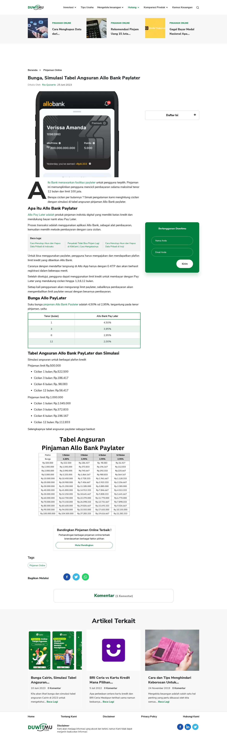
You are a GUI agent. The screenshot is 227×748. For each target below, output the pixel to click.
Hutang (132, 7)
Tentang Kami (69, 716)
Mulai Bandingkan (84, 545)
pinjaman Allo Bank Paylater (60, 304)
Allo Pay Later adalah (41, 215)
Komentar (54, 688)
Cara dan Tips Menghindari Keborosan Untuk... (169, 680)
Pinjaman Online (61, 23)
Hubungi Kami (191, 716)
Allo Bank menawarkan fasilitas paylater (71, 182)
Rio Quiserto (49, 84)
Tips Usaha (87, 7)
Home (31, 716)
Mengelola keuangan (109, 7)
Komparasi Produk (155, 7)
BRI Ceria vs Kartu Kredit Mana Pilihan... (110, 680)
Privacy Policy (149, 716)
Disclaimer (109, 716)
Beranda (33, 70)
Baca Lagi (52, 701)
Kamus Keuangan (182, 7)
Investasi (68, 7)
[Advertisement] (113, 54)
